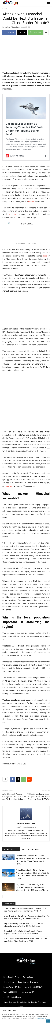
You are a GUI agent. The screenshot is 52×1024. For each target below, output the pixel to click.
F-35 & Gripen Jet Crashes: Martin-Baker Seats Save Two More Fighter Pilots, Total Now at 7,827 (25, 940)
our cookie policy (40, 1018)
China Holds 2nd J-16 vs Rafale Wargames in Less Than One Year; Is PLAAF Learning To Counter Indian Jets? (27, 917)
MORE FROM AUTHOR (30, 849)
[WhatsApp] (23, 779)
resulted (12, 214)
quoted (31, 201)
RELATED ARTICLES (11, 849)
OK (48, 1021)
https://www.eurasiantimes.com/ (26, 827)
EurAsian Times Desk (12, 27)
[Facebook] (12, 779)
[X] (18, 779)
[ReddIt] (29, 779)
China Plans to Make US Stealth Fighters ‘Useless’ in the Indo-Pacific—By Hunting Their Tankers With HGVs (25, 909)
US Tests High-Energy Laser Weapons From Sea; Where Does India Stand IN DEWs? (38, 796)
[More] (45, 32)
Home (4, 8)
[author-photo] (26, 820)
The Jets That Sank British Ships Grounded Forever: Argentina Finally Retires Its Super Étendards (23, 932)
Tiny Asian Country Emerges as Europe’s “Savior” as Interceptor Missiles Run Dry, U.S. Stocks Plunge (32, 887)
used (45, 256)
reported (8, 486)
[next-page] (7, 896)
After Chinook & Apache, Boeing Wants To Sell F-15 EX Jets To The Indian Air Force (14, 796)
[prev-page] (3, 896)
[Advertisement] (26, 53)
